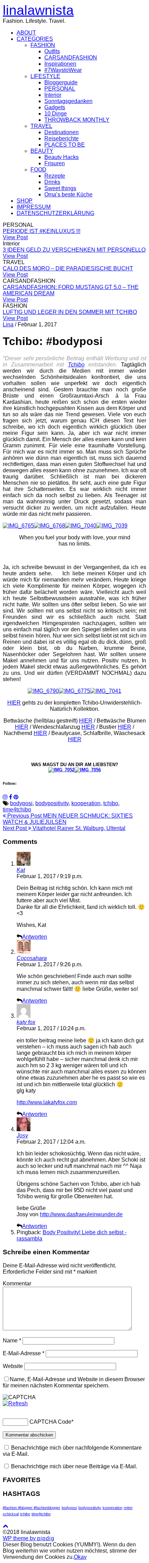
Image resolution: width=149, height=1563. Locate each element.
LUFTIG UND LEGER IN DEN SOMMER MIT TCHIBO (70, 312)
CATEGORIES (35, 39)
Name (12, 1340)
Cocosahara (32, 958)
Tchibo (76, 365)
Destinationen (61, 132)
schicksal (11, 1514)
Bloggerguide (61, 82)
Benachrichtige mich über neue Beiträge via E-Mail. (74, 1466)
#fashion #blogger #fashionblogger (31, 1508)
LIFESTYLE (45, 76)
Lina (8, 324)
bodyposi (21, 803)
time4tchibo (17, 809)
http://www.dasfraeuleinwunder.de (81, 1214)
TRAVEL (41, 126)
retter (128, 1508)
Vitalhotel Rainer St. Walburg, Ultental (64, 828)
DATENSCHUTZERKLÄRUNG (55, 213)
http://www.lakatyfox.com (47, 1102)
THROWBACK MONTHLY (76, 120)
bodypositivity (52, 803)
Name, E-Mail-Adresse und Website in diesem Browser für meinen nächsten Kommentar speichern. (74, 1382)
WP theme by (28, 1538)
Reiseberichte (61, 138)
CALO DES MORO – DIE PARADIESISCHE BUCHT (68, 268)
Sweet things (60, 188)
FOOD (38, 170)
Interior (52, 95)
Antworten (34, 937)
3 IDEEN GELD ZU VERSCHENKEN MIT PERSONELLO (74, 250)
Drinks (52, 182)
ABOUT (26, 33)
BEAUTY (41, 151)
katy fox (26, 1022)
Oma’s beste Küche (68, 194)
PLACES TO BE (64, 145)
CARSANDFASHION (70, 58)
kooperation (85, 803)
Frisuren (54, 163)
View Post (15, 237)
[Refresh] (15, 1403)
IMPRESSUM (34, 207)
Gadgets (54, 107)
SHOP (25, 201)
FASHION (42, 45)
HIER (14, 703)
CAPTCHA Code (50, 1422)
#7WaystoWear (63, 70)
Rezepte (54, 176)
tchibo (110, 803)
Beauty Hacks (61, 157)
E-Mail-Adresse (23, 1353)
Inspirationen (60, 64)
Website (13, 1366)
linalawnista (38, 10)
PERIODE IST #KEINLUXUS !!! (41, 231)
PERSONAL (59, 89)
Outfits (52, 51)
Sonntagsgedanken (68, 101)
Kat (21, 870)
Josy (22, 1135)
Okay (80, 1557)
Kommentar (17, 1283)
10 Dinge (55, 114)
